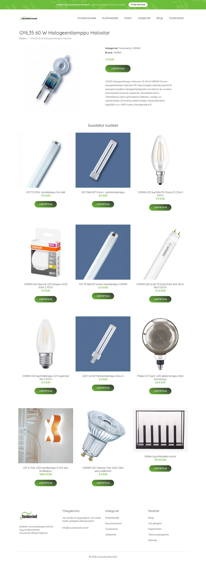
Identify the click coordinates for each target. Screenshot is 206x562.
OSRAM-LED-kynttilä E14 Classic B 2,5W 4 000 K (160, 194)
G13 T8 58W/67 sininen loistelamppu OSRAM (103, 284)
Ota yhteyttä (154, 523)
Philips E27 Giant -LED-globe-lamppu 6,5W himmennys (160, 377)
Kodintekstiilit (110, 18)
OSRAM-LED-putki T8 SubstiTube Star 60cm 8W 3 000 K (160, 286)
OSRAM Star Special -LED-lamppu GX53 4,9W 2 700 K (45, 286)
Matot (128, 18)
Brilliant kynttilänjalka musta (160, 456)
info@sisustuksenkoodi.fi (75, 527)
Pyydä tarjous (138, 4)
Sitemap (152, 540)
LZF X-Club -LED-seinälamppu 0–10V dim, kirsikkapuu (45, 469)
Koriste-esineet (87, 18)
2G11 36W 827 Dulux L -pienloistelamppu (103, 192)
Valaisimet (144, 18)
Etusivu (23, 38)
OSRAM (136, 48)
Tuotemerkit (176, 18)
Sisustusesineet (113, 523)
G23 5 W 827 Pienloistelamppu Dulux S (103, 375)
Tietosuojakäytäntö (158, 534)
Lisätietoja (117, 68)
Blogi (160, 18)
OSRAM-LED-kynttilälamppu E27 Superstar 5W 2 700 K (45, 377)
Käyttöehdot (155, 529)
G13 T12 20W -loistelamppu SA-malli (45, 192)
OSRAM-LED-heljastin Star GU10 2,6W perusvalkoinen (103, 469)
